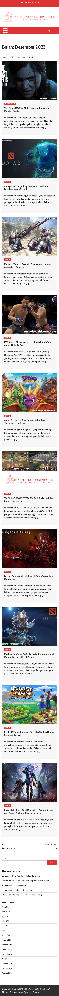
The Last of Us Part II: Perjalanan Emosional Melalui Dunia (27, 110)
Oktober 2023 (7, 963)
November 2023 (8, 959)
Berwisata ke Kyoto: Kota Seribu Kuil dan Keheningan (21, 876)
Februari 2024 (7, 945)
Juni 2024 (5, 926)
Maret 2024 (6, 940)
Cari (4, 858)
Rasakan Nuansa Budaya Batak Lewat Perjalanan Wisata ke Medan (26, 881)
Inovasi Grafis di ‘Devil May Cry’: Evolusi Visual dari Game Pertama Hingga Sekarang (28, 811)
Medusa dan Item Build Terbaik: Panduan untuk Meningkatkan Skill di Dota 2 (29, 656)
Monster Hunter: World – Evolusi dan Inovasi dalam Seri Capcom (27, 266)
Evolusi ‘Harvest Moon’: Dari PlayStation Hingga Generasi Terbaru (29, 733)
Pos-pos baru (50, 844)
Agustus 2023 (7, 973)
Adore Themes (33, 992)
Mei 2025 (5, 907)
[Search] (53, 31)
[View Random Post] (49, 31)
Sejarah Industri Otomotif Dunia (14, 885)
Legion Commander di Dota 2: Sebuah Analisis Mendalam (28, 577)
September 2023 (8, 968)
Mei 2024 (5, 930)
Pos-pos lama (8, 848)
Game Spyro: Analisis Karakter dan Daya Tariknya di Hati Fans (25, 421)
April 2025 (6, 912)
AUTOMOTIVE (10, 104)
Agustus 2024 (7, 916)
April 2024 (6, 935)
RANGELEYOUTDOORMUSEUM (34, 989)
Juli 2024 (5, 921)
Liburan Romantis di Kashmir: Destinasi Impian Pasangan (22, 895)
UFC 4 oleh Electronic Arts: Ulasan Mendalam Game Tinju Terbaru (27, 344)
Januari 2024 (7, 949)
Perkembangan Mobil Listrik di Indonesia (17, 890)
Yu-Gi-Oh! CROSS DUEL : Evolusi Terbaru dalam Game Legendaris (29, 500)
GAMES (7, 182)
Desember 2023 (8, 954)
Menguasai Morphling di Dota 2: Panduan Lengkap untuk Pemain (26, 188)
